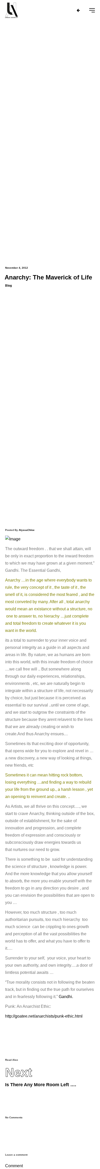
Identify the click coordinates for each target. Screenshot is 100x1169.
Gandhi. (66, 996)
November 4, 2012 (16, 267)
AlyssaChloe (27, 530)
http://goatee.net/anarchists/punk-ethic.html (44, 1016)
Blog (8, 285)
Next (18, 1072)
